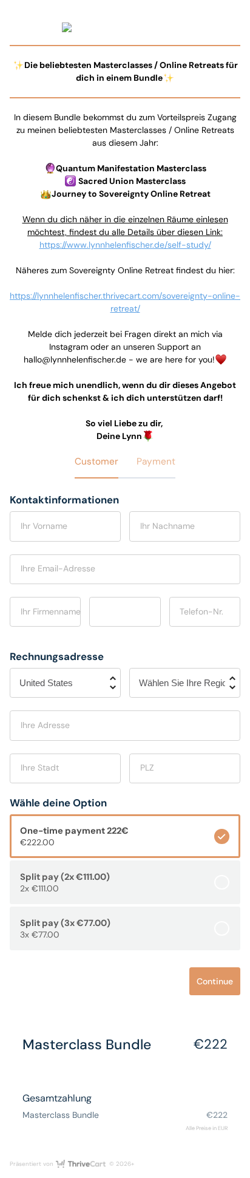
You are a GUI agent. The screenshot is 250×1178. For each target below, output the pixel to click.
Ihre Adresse (45, 725)
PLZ (147, 767)
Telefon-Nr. (201, 611)
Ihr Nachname (167, 525)
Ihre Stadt (40, 767)
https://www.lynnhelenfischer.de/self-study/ (125, 244)
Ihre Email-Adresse (58, 568)
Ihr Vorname (44, 525)
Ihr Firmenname (51, 611)
